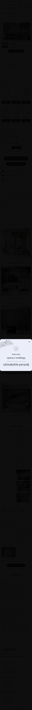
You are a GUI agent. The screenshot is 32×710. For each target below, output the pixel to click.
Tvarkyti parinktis (16, 367)
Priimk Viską (16, 363)
